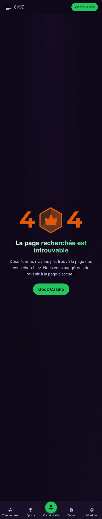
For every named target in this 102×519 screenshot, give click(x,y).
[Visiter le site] (51, 507)
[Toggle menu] (8, 8)
